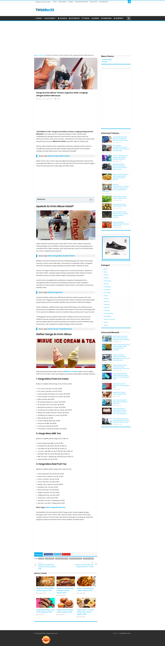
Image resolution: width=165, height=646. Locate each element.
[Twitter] (115, 633)
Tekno (106, 322)
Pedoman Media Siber (81, 1)
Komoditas (107, 293)
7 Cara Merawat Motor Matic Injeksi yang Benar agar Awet (120, 401)
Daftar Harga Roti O (55, 292)
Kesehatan (107, 290)
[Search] (129, 1)
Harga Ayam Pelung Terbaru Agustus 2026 (119, 393)
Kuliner (43, 55)
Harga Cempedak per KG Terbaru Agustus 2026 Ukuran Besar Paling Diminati (120, 176)
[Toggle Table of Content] (90, 199)
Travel (106, 325)
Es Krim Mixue (50, 558)
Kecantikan (107, 287)
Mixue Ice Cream (70, 371)
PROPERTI (119, 18)
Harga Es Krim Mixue (62, 558)
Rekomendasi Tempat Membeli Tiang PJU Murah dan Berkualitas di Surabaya (121, 214)
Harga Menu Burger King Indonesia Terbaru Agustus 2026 (47, 566)
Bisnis (105, 272)
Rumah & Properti (109, 319)
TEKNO (39, 18)
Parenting (107, 310)
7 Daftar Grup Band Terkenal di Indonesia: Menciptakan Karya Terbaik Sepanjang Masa (121, 357)
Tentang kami (62, 1)
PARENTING (107, 18)
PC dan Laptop (108, 313)
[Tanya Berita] (45, 10)
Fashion (106, 275)
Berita (106, 269)
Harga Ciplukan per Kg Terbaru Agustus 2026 (120, 197)
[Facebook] (113, 633)
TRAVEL (86, 18)
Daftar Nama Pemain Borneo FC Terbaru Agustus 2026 (121, 385)
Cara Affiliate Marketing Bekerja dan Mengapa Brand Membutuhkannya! (120, 138)
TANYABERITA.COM (124, 633)
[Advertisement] (82, 36)
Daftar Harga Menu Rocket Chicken (61, 256)
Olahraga (107, 304)
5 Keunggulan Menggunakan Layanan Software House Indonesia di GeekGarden (121, 148)
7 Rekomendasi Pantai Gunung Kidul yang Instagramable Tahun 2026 (121, 366)
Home (54, 1)
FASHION (63, 18)
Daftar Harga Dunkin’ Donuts (59, 156)
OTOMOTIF (75, 18)
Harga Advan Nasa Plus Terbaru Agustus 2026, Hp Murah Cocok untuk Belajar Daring (121, 376)
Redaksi (70, 1)
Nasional (106, 301)
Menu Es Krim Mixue (75, 558)
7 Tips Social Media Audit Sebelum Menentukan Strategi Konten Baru (120, 157)
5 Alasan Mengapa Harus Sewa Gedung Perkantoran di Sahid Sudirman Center (121, 420)
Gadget (106, 278)
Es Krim (41, 558)
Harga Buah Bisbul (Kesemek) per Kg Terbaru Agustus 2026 (121, 224)
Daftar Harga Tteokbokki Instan (60, 329)
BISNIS (96, 18)
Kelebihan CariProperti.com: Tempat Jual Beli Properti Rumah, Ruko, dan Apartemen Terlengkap (115, 188)
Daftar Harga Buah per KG (55, 507)
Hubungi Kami (103, 1)
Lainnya (106, 298)
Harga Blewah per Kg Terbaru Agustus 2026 (119, 205)
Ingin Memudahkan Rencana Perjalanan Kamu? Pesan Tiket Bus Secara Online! (120, 166)
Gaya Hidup (107, 281)
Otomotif (106, 307)
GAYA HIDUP (50, 18)
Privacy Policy (94, 1)
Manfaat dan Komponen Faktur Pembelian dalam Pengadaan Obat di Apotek (121, 338)
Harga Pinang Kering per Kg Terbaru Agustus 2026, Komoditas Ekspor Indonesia (121, 347)
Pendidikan (107, 316)
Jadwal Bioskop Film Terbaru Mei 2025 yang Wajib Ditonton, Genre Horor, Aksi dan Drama (120, 411)
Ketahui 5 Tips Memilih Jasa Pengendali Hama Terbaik (84, 565)
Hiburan (106, 284)
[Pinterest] (117, 633)
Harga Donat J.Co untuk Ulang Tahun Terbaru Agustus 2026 (85, 612)
